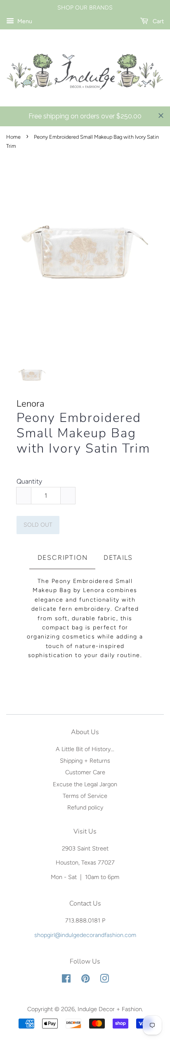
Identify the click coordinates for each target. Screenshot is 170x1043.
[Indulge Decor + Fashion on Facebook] (66, 980)
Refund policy (85, 807)
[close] (160, 115)
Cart (157, 21)
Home (13, 137)
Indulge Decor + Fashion (110, 1009)
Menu (24, 21)
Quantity (29, 481)
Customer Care (85, 772)
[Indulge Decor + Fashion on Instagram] (104, 980)
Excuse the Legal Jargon (85, 784)
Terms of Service (85, 796)
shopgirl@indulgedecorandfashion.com (85, 935)
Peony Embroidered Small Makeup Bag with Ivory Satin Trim (83, 433)
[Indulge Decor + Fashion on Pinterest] (85, 980)
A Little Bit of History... (85, 749)
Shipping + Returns (85, 760)
